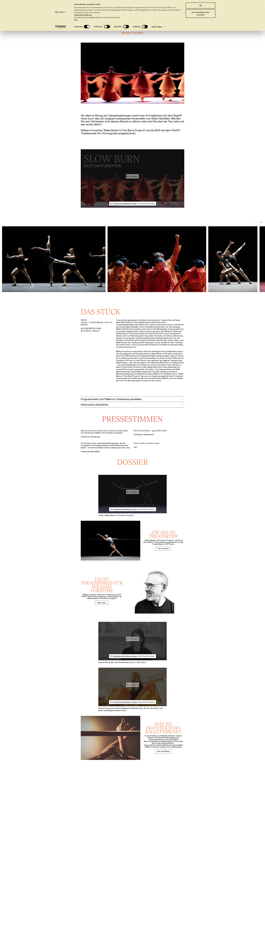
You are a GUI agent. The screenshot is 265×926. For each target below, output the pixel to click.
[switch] (107, 26)
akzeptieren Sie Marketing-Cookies (125, 204)
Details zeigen (157, 27)
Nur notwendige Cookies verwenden (201, 13)
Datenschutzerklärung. (83, 15)
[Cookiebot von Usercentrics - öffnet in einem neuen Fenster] (61, 26)
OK (200, 5)
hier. (76, 20)
